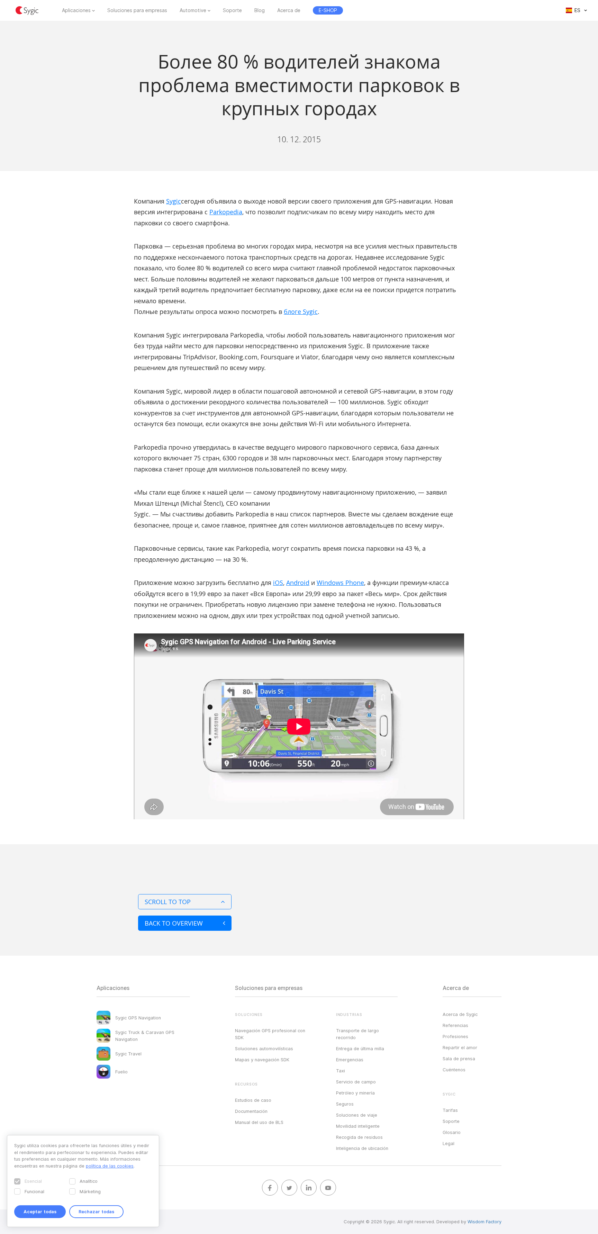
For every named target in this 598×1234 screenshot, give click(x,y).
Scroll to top (168, 902)
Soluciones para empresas (137, 10)
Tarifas (450, 1110)
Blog (259, 10)
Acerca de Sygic (460, 1014)
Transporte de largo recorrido (357, 1034)
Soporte (232, 10)
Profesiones (455, 1036)
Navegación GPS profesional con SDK (270, 1034)
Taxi (340, 1070)
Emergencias (349, 1059)
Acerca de (288, 10)
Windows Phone (340, 582)
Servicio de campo (356, 1081)
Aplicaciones (76, 10)
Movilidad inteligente (358, 1126)
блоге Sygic (301, 311)
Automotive (193, 10)
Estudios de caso (253, 1100)
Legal (448, 1143)
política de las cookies (110, 1166)
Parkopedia (225, 212)
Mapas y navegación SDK (262, 1059)
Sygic (173, 201)
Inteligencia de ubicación (362, 1148)
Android (297, 582)
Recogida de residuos (359, 1137)
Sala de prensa (459, 1058)
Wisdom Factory (484, 1221)
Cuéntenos (454, 1069)
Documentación (251, 1111)
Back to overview (174, 923)
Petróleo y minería (355, 1093)
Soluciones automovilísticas (264, 1048)
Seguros (345, 1104)
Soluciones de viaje (356, 1115)
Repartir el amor (460, 1047)
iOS (278, 582)
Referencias (455, 1025)
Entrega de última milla (360, 1048)
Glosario (452, 1132)
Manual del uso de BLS (259, 1122)
